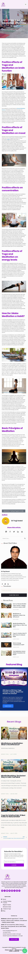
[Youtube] (7, 891)
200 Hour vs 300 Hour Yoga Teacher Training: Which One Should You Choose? (13, 692)
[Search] (25, 538)
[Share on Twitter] (14, 531)
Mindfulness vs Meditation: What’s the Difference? (19, 615)
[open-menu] (25, 4)
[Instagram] (5, 891)
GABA (8, 139)
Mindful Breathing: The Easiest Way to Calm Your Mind (20, 625)
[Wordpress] (19, 891)
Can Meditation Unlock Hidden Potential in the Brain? (19, 653)
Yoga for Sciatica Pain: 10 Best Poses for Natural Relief (19, 635)
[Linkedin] (12, 891)
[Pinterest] (17, 891)
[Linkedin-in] (8, 584)
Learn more (8, 706)
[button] (24, 951)
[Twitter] (5, 584)
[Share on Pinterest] (21, 531)
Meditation (19, 30)
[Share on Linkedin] (18, 531)
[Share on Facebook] (10, 531)
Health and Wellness (9, 30)
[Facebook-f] (2, 584)
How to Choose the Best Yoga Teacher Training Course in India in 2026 (19, 605)
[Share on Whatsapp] (6, 531)
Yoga (23, 30)
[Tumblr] (14, 891)
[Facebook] (2, 891)
